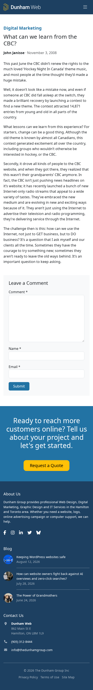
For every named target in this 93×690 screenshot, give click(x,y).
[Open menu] (85, 7)
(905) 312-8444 (21, 642)
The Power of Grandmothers (36, 595)
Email (14, 366)
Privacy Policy (28, 677)
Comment (18, 292)
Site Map (68, 677)
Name (15, 348)
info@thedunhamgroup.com (32, 650)
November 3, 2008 (42, 52)
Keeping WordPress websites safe (41, 557)
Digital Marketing (22, 28)
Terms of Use (49, 677)
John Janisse (13, 52)
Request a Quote (46, 465)
